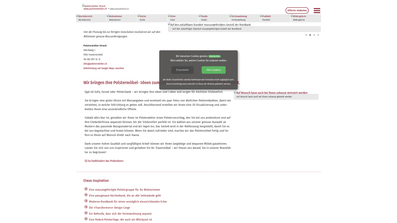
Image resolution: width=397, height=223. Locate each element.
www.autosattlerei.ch (119, 9)
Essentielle (182, 70)
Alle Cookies (214, 70)
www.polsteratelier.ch (95, 8)
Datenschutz (214, 56)
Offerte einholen (297, 10)
